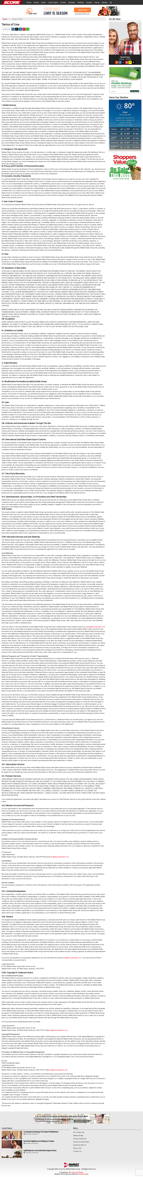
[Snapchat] (130, 62)
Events (63, 2)
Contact (89, 2)
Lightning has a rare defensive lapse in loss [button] (39, 1150)
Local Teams (53, 2)
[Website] (116, 62)
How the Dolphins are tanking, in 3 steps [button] (38, 1141)
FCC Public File (78, 1132)
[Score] (13, 2)
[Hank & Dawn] (125, 38)
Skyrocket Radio (77, 1172)
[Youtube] (126, 62)
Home (28, 2)
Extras (96, 2)
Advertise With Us (79, 1145)
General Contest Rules (81, 1142)
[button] (111, 2)
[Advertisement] (71, 11)
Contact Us (77, 1151)
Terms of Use (78, 1136)
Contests (71, 2)
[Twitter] (123, 62)
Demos (104, 2)
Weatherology (83, 1174)
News (43, 2)
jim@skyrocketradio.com (96, 627)
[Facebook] (120, 62)
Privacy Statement (79, 1139)
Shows (36, 2)
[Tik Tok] (133, 62)
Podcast (80, 2)
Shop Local (77, 1148)
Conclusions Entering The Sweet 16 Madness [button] (40, 1132)
